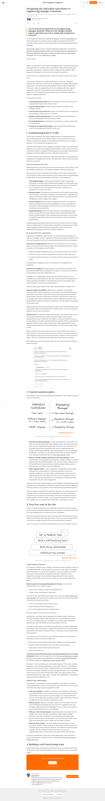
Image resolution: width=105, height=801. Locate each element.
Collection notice (62, 791)
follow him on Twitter (49, 55)
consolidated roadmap (69, 658)
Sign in (100, 2)
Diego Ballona (44, 18)
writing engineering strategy (69, 656)
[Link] (24, 133)
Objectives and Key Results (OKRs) (54, 660)
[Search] (84, 2)
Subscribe (93, 2)
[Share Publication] (87, 2)
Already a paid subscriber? (52, 766)
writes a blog (35, 49)
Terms (55, 791)
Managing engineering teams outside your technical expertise (46, 51)
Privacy (52, 791)
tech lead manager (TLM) (62, 455)
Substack (45, 798)
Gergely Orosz (35, 18)
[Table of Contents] (2, 400)
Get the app (59, 794)
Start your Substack (49, 794)
